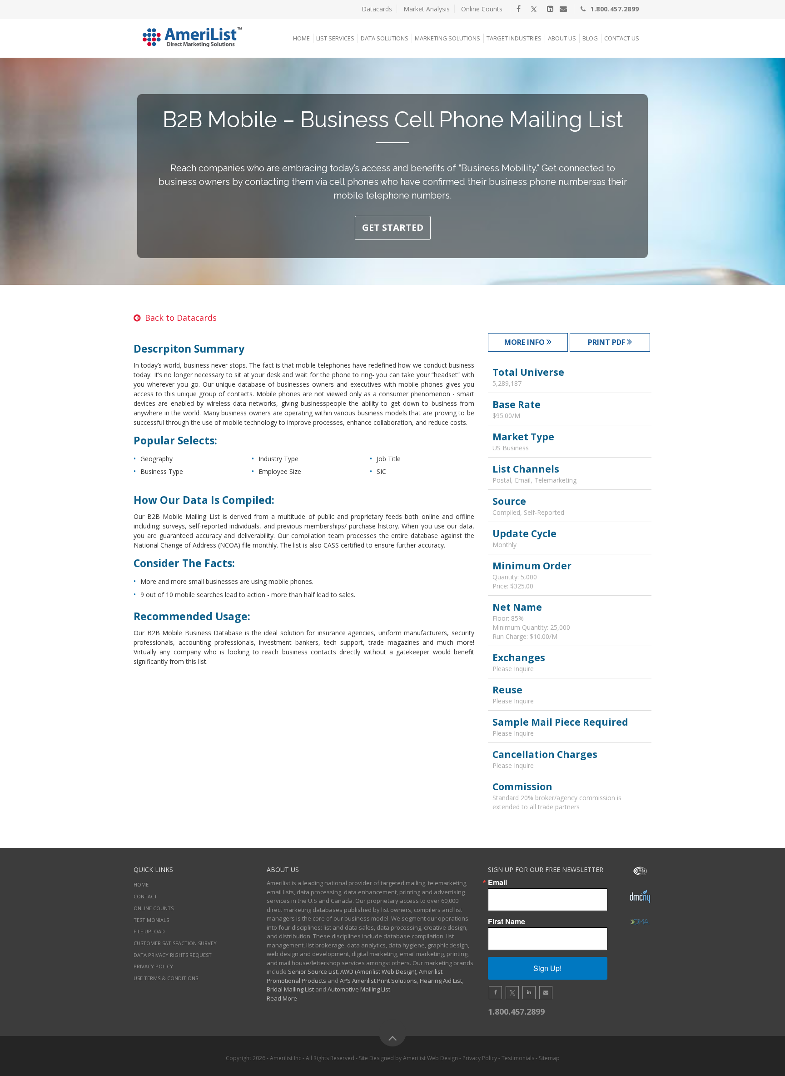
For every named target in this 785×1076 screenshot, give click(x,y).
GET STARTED (392, 227)
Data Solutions (384, 38)
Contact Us (621, 38)
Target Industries (514, 38)
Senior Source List (313, 971)
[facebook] (519, 9)
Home (301, 38)
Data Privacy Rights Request (173, 954)
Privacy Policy (153, 966)
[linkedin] (550, 9)
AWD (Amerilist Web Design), (378, 971)
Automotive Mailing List (359, 989)
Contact (145, 896)
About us (562, 38)
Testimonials (151, 920)
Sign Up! (547, 968)
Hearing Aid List (441, 980)
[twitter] (534, 9)
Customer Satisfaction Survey (175, 943)
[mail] (563, 9)
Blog (590, 38)
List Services (335, 38)
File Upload (149, 931)
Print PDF (607, 342)
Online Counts (481, 9)
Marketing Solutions (447, 38)
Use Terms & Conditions (166, 978)
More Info (525, 342)
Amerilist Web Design (430, 1058)
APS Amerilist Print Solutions (378, 980)
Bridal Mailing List (290, 989)
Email (497, 882)
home (141, 884)
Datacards (377, 9)
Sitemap (549, 1058)
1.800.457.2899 (614, 9)
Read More (282, 998)
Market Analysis (426, 9)
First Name (506, 921)
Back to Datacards (181, 317)
